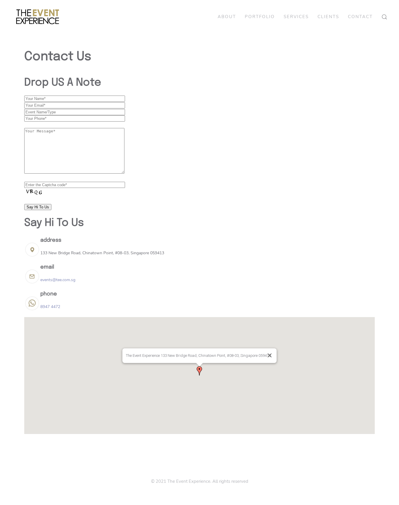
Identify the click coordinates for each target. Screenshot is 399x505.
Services (296, 17)
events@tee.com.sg (57, 280)
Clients (328, 17)
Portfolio (260, 17)
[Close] (270, 355)
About (227, 17)
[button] (199, 371)
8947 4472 (50, 306)
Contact (360, 17)
